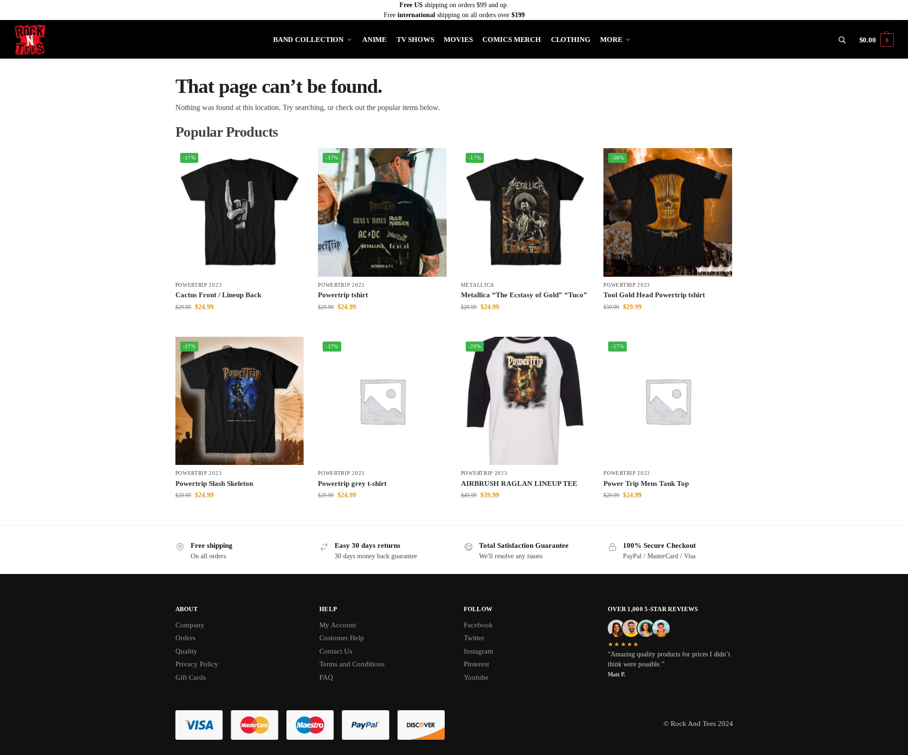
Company (189, 625)
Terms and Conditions (352, 664)
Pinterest (476, 664)
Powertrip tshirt (343, 295)
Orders (185, 638)
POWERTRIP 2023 (198, 285)
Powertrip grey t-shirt (352, 483)
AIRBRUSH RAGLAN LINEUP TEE (519, 483)
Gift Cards (190, 677)
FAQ (326, 677)
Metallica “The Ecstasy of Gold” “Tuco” (524, 295)
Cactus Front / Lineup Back (218, 295)
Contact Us (335, 651)
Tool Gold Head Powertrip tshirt (654, 295)
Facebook (478, 625)
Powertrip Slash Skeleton (214, 483)
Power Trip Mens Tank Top (646, 483)
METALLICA (477, 285)
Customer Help (341, 638)
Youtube (476, 677)
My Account (337, 625)
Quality (186, 651)
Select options (239, 327)
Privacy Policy (196, 664)
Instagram (478, 651)
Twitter (474, 638)
